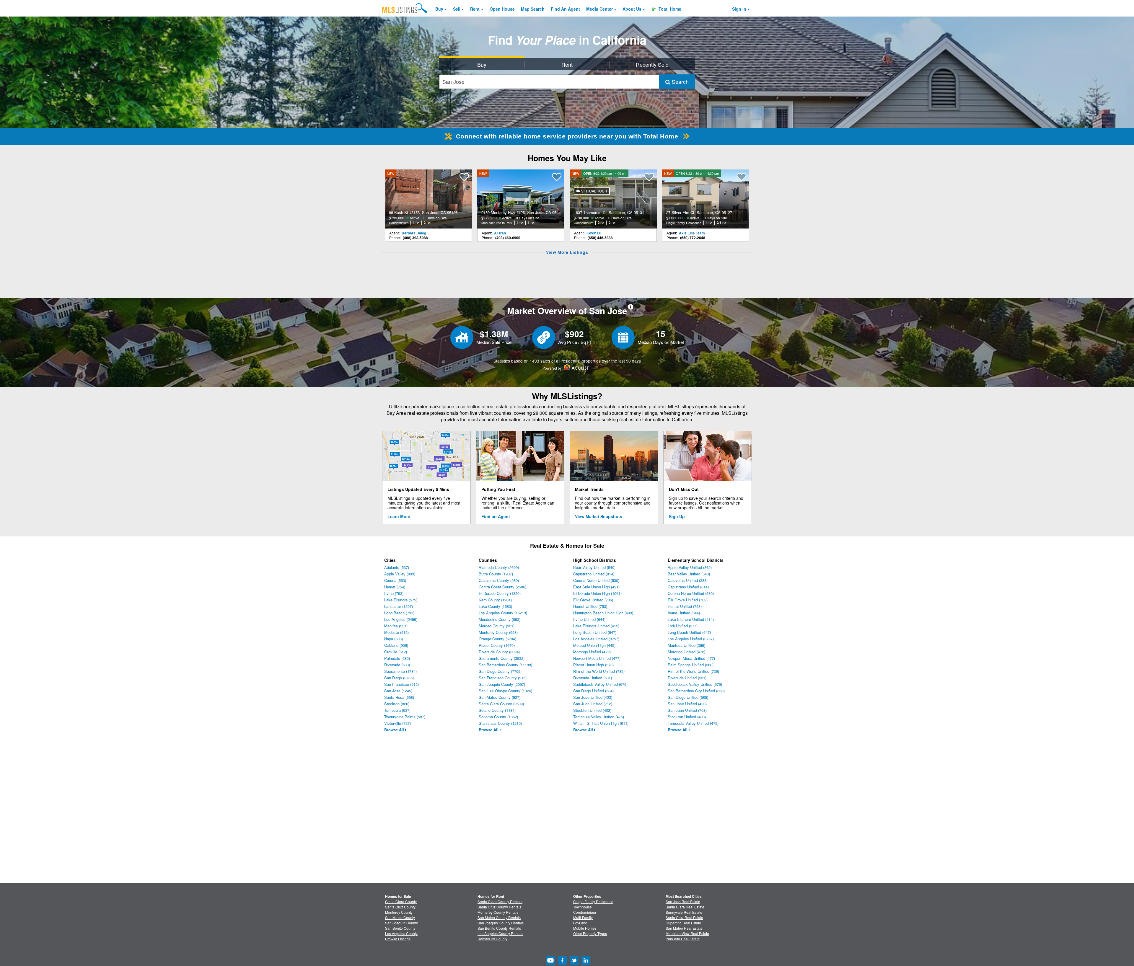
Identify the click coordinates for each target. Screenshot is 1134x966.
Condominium (584, 912)
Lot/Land (580, 922)
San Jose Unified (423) (592, 697)
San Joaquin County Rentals (501, 922)
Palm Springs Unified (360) (690, 665)
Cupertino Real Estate (683, 922)
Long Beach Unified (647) (594, 632)
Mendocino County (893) (499, 619)
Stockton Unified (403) (687, 716)
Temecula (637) (397, 710)
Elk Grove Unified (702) (688, 600)
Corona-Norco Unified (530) (596, 580)
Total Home (669, 9)
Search (679, 81)
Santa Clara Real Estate (685, 906)
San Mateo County (400, 917)
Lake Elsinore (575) (400, 600)
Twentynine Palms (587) (404, 716)
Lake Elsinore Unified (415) (596, 626)
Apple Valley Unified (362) (690, 567)
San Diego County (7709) (500, 671)
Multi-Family (583, 917)
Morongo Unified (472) (592, 652)
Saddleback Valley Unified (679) (600, 684)
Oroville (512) (395, 652)
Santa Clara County (401, 901)
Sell (456, 9)
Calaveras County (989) (499, 580)
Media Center (599, 9)
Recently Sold (652, 64)
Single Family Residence (593, 901)
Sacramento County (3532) (501, 658)
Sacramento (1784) (400, 671)
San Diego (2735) (399, 678)
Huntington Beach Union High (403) (603, 613)
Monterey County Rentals (498, 912)
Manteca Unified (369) (686, 645)
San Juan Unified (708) (687, 710)
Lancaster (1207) (398, 606)
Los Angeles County (401, 933)
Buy (439, 9)
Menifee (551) (396, 626)
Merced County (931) (496, 626)
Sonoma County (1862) (498, 716)
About (632, 9)
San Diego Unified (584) (593, 691)
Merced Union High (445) (594, 645)
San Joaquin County (401, 922)
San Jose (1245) (398, 691)
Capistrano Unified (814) (593, 574)
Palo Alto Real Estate (683, 938)
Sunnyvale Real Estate (684, 912)
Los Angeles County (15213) (503, 613)
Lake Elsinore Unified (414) (691, 619)
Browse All (394, 729)
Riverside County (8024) (499, 652)
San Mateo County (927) (499, 697)
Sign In (739, 9)
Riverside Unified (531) (592, 678)
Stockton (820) (396, 703)
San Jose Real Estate (683, 901)
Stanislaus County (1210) (500, 723)
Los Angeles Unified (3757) (596, 639)
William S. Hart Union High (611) (600, 723)
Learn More (398, 516)
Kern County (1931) (495, 600)
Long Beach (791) (399, 613)
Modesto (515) (396, 632)
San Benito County (400, 928)
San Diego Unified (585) (688, 697)
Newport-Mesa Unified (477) (596, 658)
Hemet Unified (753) (590, 606)
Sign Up (677, 516)
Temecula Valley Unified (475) (598, 716)
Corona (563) (395, 580)
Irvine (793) (393, 593)
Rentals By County (492, 938)
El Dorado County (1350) (500, 593)
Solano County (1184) (497, 710)
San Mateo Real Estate (684, 928)
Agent (565, 9)
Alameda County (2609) (499, 567)
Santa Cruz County (400, 906)
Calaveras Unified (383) (688, 580)
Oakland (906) (396, 645)
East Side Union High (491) (596, 587)
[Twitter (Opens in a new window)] (574, 963)
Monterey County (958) (498, 632)
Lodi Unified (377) (683, 626)
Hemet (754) (394, 587)
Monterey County (399, 912)
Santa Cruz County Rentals (499, 906)
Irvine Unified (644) (589, 619)
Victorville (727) (397, 723)
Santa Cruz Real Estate (684, 917)
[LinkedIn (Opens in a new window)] (585, 963)
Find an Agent (495, 516)
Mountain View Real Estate (687, 933)
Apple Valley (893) (399, 574)
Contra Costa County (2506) (502, 587)
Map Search (533, 9)
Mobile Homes (585, 928)
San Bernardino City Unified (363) (696, 691)
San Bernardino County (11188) (505, 665)
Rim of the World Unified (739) (599, 671)
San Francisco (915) (401, 684)
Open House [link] (502, 9)
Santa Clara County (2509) (501, 703)
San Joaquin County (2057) (502, 684)
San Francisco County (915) (503, 678)
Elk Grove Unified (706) (593, 600)
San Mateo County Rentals (499, 917)
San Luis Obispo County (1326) (505, 691)
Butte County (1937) (496, 574)
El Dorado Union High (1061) (597, 593)
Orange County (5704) (497, 639)
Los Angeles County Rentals (500, 933)
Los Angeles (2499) (400, 619)
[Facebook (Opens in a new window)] (562, 963)
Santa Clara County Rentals (500, 901)
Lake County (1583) (495, 606)
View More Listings (567, 252)
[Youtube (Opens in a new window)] (550, 963)
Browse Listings (397, 938)
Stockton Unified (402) (592, 710)
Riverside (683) (397, 665)
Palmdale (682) (397, 658)
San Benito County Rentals (499, 928)
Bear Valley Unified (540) (594, 567)
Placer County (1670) (497, 645)
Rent (475, 9)
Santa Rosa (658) (399, 697)
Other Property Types (590, 933)
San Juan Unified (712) (592, 703)
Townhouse (582, 906)
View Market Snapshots (598, 516)
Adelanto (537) (396, 567)
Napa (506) (393, 639)
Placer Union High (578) (593, 665)
